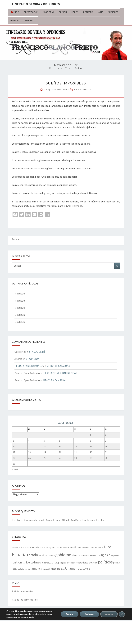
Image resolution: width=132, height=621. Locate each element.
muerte (45, 562)
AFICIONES (113, 12)
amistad (15, 548)
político (93, 562)
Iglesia (105, 555)
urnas (82, 568)
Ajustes (109, 614)
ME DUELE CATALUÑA (58, 365)
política (83, 562)
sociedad (46, 569)
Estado (32, 555)
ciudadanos (39, 547)
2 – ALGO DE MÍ (36, 351)
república (21, 569)
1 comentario (82, 89)
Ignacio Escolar (95, 520)
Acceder (16, 239)
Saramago (29, 520)
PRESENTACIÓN (31, 12)
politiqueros (73, 562)
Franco (52, 555)
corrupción (71, 547)
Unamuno (72, 568)
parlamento (53, 563)
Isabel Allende (62, 520)
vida (87, 568)
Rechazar (89, 614)
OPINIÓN (63, 12)
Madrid (38, 562)
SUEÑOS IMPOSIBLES (66, 83)
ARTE (100, 12)
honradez (85, 555)
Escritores (17, 520)
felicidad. (43, 555)
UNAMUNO (15, 20)
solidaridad (54, 568)
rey (26, 569)
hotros (92, 556)
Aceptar (70, 614)
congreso (51, 547)
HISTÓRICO (30, 20)
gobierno (63, 554)
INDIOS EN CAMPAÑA (54, 380)
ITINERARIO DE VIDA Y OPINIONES (35, 4)
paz (60, 562)
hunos (97, 555)
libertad (30, 562)
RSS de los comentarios (25, 599)
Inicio (16, 12)
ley (24, 563)
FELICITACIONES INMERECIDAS (59, 373)
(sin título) (20, 293)
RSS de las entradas (22, 591)
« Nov (15, 468)
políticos (105, 562)
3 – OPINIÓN (33, 358)
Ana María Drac (79, 520)
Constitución (61, 548)
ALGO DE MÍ (48, 12)
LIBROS (75, 12)
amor (21, 547)
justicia (17, 562)
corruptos (81, 548)
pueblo (116, 562)
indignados (115, 556)
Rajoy (14, 568)
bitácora (29, 547)
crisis (87, 548)
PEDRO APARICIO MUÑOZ (28, 365)
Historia (76, 555)
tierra (63, 569)
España (19, 554)
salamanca (34, 568)
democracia (96, 547)
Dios (108, 546)
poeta (64, 563)
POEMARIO (88, 12)
